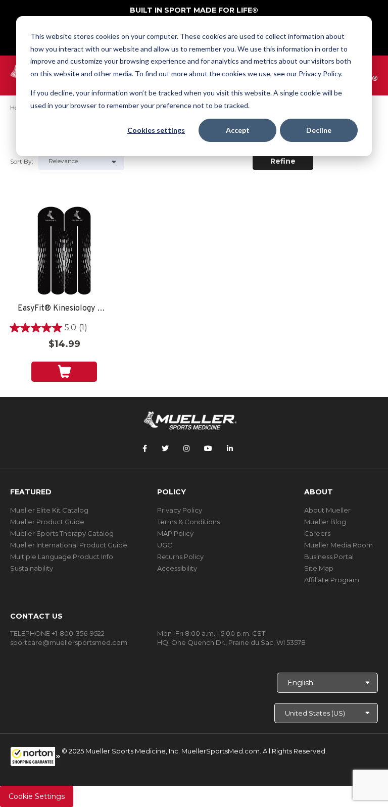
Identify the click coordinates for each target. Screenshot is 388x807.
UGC (164, 545)
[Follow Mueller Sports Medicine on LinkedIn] (230, 448)
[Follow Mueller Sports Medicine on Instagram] (186, 448)
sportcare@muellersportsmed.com (68, 642)
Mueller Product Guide (47, 522)
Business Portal (329, 556)
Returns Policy (180, 556)
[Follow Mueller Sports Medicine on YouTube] (208, 448)
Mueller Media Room (338, 545)
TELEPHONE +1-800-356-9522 (57, 633)
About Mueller (327, 510)
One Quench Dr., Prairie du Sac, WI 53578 (238, 642)
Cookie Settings (37, 796)
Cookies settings (156, 130)
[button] (35, 756)
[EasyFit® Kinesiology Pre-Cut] (64, 251)
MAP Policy (175, 533)
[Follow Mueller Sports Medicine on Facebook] (144, 448)
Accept (238, 130)
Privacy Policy (179, 510)
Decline (318, 130)
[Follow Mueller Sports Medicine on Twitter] (165, 448)
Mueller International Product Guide (68, 545)
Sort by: (21, 161)
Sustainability (31, 568)
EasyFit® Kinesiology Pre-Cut (64, 309)
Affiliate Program (331, 580)
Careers (317, 533)
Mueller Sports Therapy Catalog (62, 533)
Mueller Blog (325, 522)
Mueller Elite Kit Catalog (49, 510)
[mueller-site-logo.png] (190, 419)
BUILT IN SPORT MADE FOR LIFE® (194, 10)
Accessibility (177, 568)
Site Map (318, 568)
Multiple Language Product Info (61, 556)
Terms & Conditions (188, 522)
